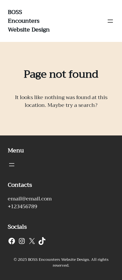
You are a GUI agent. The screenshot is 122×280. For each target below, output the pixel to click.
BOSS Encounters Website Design (29, 21)
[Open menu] (110, 21)
